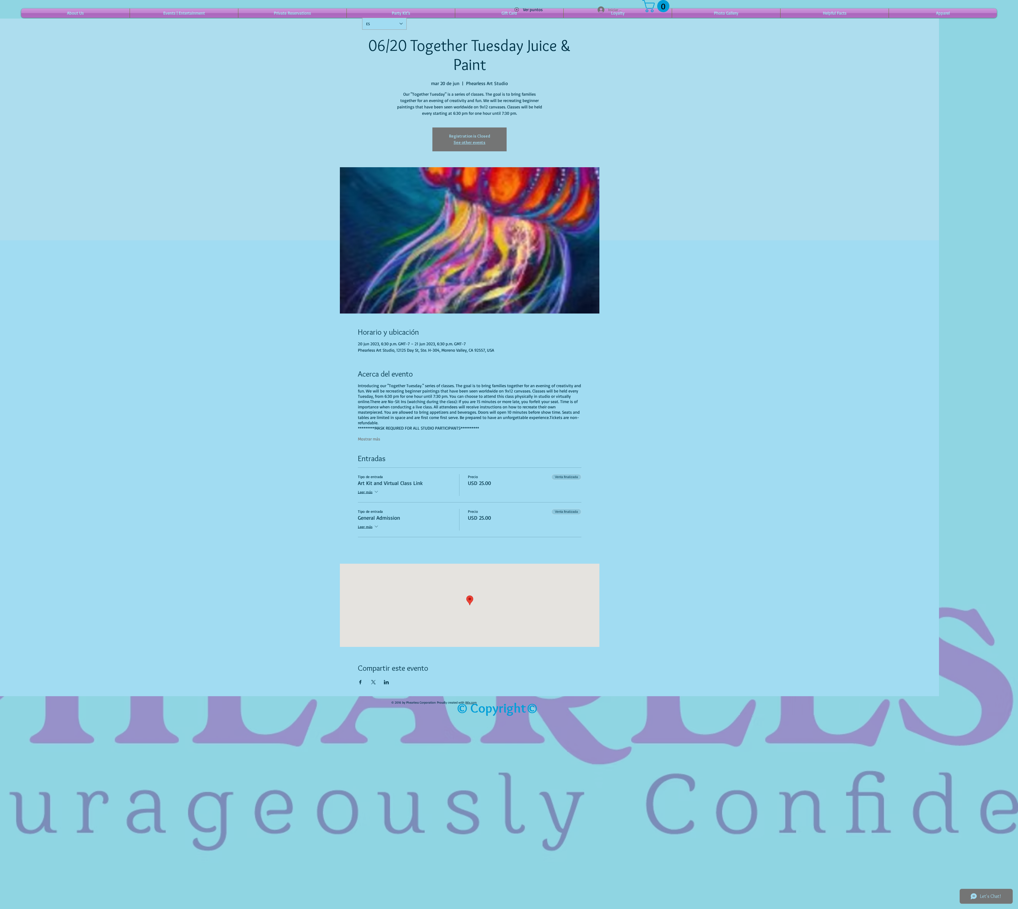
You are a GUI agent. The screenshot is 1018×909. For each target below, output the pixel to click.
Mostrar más (369, 439)
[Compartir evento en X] (373, 682)
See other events (469, 142)
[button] (657, 6)
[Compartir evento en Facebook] (360, 682)
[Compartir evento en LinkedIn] (386, 682)
